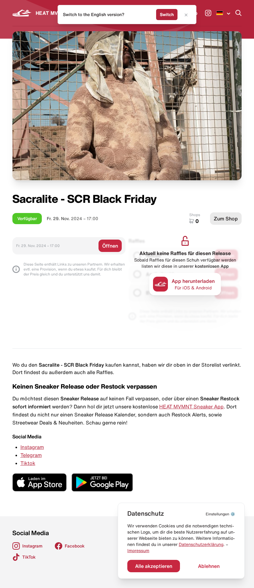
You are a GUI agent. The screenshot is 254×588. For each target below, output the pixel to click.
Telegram (31, 455)
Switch (167, 14)
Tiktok (27, 463)
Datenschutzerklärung (201, 544)
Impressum (138, 550)
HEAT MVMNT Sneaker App (191, 406)
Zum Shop (226, 218)
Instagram (32, 447)
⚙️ (220, 514)
